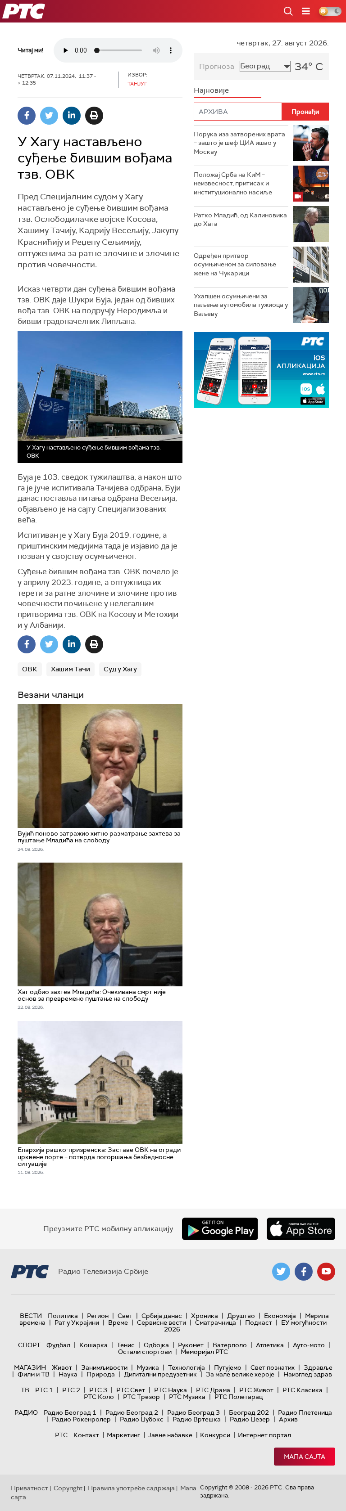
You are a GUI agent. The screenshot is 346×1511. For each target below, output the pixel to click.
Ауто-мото (309, 1345)
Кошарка (93, 1345)
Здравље (318, 1367)
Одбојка (156, 1345)
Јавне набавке (170, 1435)
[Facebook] (27, 116)
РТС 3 (98, 1390)
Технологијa (186, 1367)
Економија (280, 1316)
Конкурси (215, 1435)
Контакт (86, 1435)
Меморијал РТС (204, 1352)
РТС (61, 1435)
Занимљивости (104, 1367)
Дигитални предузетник (160, 1374)
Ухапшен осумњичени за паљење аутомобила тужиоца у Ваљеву (241, 305)
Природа (100, 1374)
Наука (68, 1374)
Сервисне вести (161, 1322)
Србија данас (161, 1316)
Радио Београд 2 (131, 1412)
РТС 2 (71, 1390)
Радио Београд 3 (193, 1412)
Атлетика (270, 1345)
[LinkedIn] (72, 116)
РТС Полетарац (238, 1397)
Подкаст (258, 1322)
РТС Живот (256, 1390)
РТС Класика (302, 1390)
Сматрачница (215, 1322)
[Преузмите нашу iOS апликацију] (301, 1229)
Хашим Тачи (70, 669)
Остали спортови (145, 1352)
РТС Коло (99, 1397)
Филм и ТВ (34, 1374)
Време (118, 1322)
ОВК (29, 669)
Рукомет (191, 1345)
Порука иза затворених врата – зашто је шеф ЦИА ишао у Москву (239, 143)
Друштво (241, 1316)
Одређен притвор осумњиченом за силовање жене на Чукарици (235, 264)
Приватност (29, 1488)
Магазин (30, 1367)
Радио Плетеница (305, 1412)
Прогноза (216, 66)
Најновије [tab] (211, 90)
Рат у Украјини (77, 1322)
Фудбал (58, 1345)
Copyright (68, 1488)
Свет (125, 1316)
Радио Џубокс (142, 1419)
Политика (63, 1316)
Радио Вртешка (197, 1419)
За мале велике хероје (240, 1374)
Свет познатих (272, 1367)
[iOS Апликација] (261, 370)
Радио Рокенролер (81, 1419)
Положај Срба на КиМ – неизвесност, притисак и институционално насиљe (233, 183)
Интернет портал (264, 1435)
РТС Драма (213, 1390)
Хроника (204, 1316)
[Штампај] (94, 116)
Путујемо (227, 1367)
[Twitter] (49, 116)
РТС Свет (130, 1390)
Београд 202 (249, 1412)
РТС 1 (44, 1390)
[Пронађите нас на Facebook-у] (304, 1272)
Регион (98, 1316)
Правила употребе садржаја (131, 1488)
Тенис (126, 1345)
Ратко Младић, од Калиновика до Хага (240, 219)
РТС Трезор (141, 1397)
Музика (148, 1367)
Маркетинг (123, 1435)
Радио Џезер (250, 1419)
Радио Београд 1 (70, 1412)
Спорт (29, 1345)
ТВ (25, 1390)
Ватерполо (230, 1345)
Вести (31, 1316)
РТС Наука (170, 1390)
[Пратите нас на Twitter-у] (281, 1272)
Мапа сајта (304, 1457)
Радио (26, 1412)
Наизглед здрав (307, 1374)
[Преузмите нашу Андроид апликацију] (220, 1229)
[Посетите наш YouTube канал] (326, 1272)
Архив (288, 1419)
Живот (62, 1367)
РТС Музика (187, 1397)
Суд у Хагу (120, 669)
